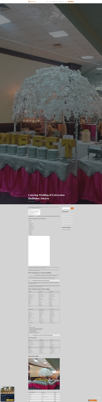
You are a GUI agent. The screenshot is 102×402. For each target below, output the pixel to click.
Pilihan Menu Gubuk (31, 213)
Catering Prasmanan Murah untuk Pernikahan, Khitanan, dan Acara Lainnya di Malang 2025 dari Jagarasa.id (67, 222)
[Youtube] (73, 1)
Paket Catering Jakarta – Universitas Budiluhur (33, 211)
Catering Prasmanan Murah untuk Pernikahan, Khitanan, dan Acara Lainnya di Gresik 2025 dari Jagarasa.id (67, 224)
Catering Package (54, 1)
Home (47, 1)
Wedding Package (61, 1)
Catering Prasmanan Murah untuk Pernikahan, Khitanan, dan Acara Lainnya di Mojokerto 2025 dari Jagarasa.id (67, 219)
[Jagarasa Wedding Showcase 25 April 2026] (7, 390)
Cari (72, 208)
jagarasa (30, 201)
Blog (66, 1)
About (50, 1)
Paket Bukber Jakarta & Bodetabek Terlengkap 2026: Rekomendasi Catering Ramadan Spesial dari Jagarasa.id (68, 214)
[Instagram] (71, 1)
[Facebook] (68, 1)
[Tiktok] (70, 1)
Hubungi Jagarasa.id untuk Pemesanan (33, 214)
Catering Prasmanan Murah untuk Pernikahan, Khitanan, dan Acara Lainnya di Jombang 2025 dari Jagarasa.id (67, 217)
